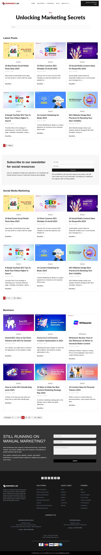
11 (26, 417)
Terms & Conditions (86, 500)
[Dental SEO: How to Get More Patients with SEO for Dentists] (18, 322)
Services (63, 494)
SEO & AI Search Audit (43, 492)
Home (33, 3)
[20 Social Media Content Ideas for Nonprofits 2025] (82, 50)
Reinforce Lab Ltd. (64, 553)
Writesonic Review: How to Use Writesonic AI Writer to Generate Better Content (81, 341)
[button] (73, 170)
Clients (63, 500)
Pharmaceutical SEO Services (44, 505)
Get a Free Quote (85, 494)
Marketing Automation (42, 508)
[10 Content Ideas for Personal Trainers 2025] (82, 372)
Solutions (40, 3)
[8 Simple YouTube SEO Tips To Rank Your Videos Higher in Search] (18, 100)
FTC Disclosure (85, 502)
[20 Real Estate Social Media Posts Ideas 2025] (18, 50)
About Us (64, 3)
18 (14, 298)
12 (29, 417)
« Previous (7, 417)
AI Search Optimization (43, 494)
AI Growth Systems (42, 489)
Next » (11, 145)
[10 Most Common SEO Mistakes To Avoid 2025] (50, 50)
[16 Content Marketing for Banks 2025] (50, 100)
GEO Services (40, 497)
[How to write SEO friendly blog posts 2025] (18, 372)
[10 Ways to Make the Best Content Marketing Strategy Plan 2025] (50, 372)
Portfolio (50, 3)
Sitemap (63, 505)
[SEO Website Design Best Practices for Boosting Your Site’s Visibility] (82, 100)
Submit (75, 461)
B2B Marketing (82, 334)
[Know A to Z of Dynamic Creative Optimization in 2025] (50, 322)
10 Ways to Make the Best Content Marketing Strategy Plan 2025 (49, 390)
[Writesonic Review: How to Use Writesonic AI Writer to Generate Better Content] (82, 322)
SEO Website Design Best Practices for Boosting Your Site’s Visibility (80, 118)
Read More (9, 83)
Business (18, 62)
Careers (83, 492)
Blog (57, 3)
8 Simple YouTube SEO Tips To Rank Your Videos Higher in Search (18, 118)
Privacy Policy (84, 497)
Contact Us (64, 502)
